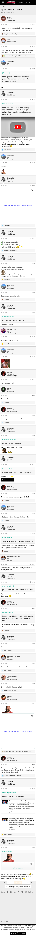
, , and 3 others (18, 751)
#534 (33, 643)
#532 (33, 582)
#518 (33, 263)
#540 (33, 847)
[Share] (30, 25)
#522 (33, 357)
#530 (33, 533)
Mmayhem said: (7, 316)
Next (25, 883)
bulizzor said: (6, 469)
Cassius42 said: (6, 612)
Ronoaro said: (6, 104)
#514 (33, 100)
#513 (33, 69)
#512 (33, 47)
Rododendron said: (8, 439)
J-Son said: (5, 73)
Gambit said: (6, 851)
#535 (33, 663)
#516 (33, 185)
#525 (33, 415)
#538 (33, 764)
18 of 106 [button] (18, 883)
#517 (33, 238)
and (10, 34)
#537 (33, 703)
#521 (33, 337)
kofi (3, 12)
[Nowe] (30, 2)
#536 (33, 683)
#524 (33, 395)
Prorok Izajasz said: (8, 793)
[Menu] (2, 2)
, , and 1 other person (18, 56)
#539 (33, 789)
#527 (33, 465)
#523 (33, 380)
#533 (33, 608)
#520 (33, 312)
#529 (33, 513)
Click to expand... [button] (18, 868)
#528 (33, 493)
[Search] (34, 2)
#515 (33, 163)
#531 (33, 564)
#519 (33, 292)
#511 (33, 24)
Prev (10, 883)
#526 (33, 435)
